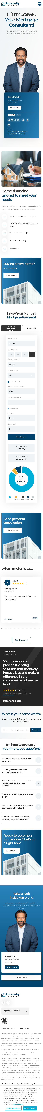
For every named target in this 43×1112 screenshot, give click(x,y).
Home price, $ (12, 338)
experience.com (8, 695)
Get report (35, 730)
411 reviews (8, 619)
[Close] (40, 1089)
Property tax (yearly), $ (15, 397)
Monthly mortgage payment (11, 328)
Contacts (11, 115)
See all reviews (20, 640)
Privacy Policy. (18, 1104)
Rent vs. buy (32, 328)
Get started (10, 851)
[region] (21, 1099)
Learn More (20, 977)
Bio (18, 115)
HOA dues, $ (12, 424)
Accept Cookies (30, 1108)
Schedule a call (14, 107)
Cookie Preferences (13, 1108)
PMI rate (10, 413)
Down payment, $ (14, 359)
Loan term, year (13, 349)
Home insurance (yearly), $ (16, 386)
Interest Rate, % (13, 371)
